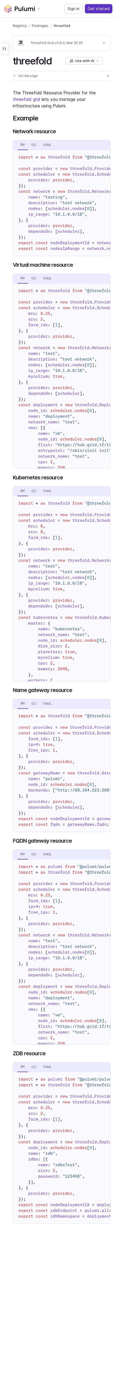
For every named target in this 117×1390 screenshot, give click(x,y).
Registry (20, 26)
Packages (40, 26)
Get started (99, 8)
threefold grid (26, 99)
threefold (61, 26)
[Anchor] (56, 60)
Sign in (73, 8)
